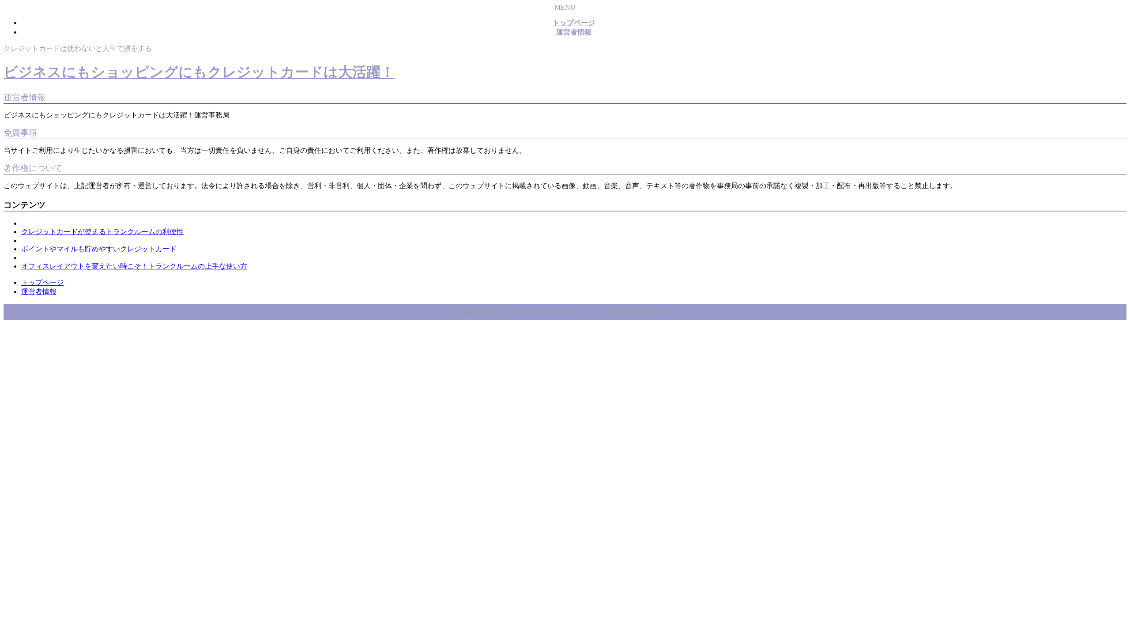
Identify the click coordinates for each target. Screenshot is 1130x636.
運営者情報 (38, 291)
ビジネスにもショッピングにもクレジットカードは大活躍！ (199, 72)
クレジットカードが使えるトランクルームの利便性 (102, 231)
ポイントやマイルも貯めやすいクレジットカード (99, 249)
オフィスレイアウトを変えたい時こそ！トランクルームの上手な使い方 (134, 266)
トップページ (42, 282)
